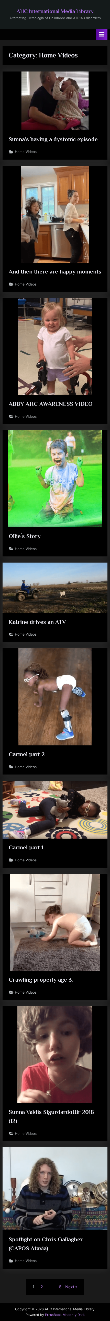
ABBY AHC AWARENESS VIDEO (51, 403)
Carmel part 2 (27, 754)
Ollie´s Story (25, 536)
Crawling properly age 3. (41, 979)
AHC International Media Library (55, 11)
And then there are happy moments (55, 271)
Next (69, 1286)
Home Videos (26, 152)
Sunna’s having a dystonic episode (53, 139)
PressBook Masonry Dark (65, 1315)
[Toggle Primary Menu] (101, 34)
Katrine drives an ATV (37, 621)
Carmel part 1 (26, 847)
